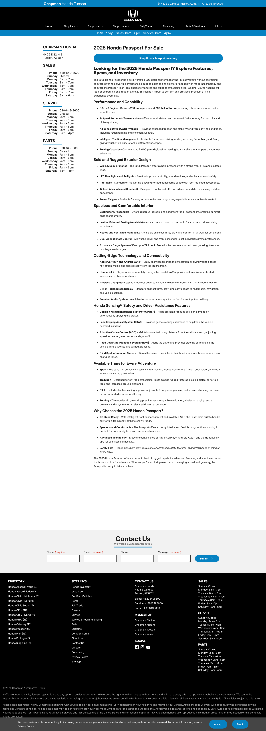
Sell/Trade (146, 26)
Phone (124, 552)
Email (93, 552)
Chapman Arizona (145, 624)
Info (217, 26)
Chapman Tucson (145, 629)
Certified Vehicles (81, 596)
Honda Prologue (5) (19, 638)
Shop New (69, 26)
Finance (75, 610)
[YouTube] (148, 647)
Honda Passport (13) (19, 628)
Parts (74, 624)
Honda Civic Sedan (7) (21, 605)
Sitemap (76, 661)
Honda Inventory (81, 586)
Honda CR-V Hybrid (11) (21, 614)
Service (75, 614)
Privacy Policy (79, 656)
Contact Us (77, 642)
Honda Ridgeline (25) (20, 642)
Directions (77, 638)
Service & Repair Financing (86, 619)
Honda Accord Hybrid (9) (22, 586)
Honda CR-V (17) (17, 610)
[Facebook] (136, 647)
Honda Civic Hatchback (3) (23, 596)
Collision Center (80, 633)
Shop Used (94, 26)
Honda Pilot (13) (17, 633)
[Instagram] (142, 647)
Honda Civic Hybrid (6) (21, 600)
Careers (76, 647)
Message (169, 552)
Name (56, 552)
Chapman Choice (145, 620)
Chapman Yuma (144, 634)
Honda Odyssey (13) (19, 624)
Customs (76, 628)
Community (78, 652)
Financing (168, 26)
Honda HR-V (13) (17, 619)
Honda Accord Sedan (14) (23, 591)
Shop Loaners (121, 26)
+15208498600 (151, 598)
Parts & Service (194, 26)
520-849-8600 (69, 72)
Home (48, 26)
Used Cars (77, 591)
